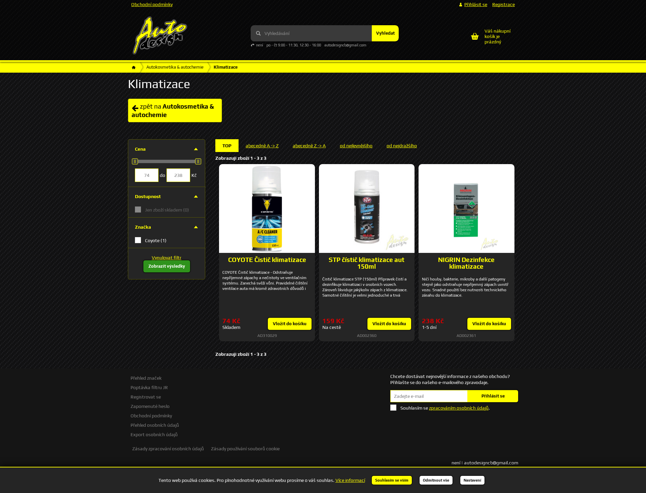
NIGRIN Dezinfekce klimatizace (466, 263)
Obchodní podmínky (152, 4)
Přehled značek (146, 378)
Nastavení (472, 480)
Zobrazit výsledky (166, 266)
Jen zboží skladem (167, 209)
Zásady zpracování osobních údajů (168, 448)
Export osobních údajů (154, 434)
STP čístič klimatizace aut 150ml (366, 263)
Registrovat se (146, 397)
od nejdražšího (402, 145)
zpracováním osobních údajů (459, 408)
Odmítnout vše (436, 480)
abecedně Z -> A (309, 145)
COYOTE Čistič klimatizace (267, 259)
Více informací (350, 480)
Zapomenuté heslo (150, 406)
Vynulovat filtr (166, 257)
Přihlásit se (493, 396)
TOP (226, 145)
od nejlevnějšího (356, 145)
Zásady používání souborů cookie (245, 448)
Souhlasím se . (445, 408)
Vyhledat (385, 33)
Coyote (156, 240)
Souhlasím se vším (391, 480)
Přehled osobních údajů (155, 425)
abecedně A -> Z (262, 145)
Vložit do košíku (290, 323)
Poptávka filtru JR (149, 387)
